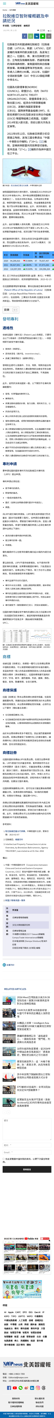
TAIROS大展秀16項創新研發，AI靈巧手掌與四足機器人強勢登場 (33, 1013)
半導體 (13, 1324)
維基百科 (19, 839)
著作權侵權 (9, 1344)
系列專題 (12, 10)
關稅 (29, 1344)
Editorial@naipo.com (18, 1377)
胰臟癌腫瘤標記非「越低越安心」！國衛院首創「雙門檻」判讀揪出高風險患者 (33, 1038)
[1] (41, 141)
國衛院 (42, 1324)
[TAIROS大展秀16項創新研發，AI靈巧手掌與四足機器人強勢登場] (9, 1013)
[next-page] (8, 1112)
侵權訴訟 (39, 1320)
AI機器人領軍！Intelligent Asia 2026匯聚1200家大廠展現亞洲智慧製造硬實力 (34, 1026)
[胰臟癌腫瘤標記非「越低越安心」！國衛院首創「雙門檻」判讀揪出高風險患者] (9, 1038)
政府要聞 (6, 1054)
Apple (11, 1312)
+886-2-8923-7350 (17, 1373)
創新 (6, 1324)
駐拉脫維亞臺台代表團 (15, 831)
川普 (43, 1328)
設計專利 (21, 1344)
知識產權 (8, 1340)
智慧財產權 (36, 1332)
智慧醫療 (8, 1336)
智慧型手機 (15, 1332)
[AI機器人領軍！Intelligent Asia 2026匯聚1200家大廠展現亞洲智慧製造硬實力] (9, 1025)
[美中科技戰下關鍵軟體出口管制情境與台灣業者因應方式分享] (9, 1077)
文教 (5, 1067)
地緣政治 (8, 1328)
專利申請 (35, 1328)
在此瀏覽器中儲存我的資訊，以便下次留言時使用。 (26, 1160)
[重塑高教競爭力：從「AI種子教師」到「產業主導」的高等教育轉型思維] (9, 1064)
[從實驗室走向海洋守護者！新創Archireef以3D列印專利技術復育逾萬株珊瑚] (9, 1102)
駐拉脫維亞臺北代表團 (19, 185)
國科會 (33, 1324)
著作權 (40, 1340)
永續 (22, 1336)
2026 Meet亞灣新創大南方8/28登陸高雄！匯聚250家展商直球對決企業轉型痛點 (33, 1000)
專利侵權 (24, 1328)
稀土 (16, 1340)
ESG (31, 1312)
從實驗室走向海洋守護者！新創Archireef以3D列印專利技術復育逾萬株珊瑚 (34, 1102)
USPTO (21, 1316)
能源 (33, 1340)
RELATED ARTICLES (15, 989)
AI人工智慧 (7, 1016)
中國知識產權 (10, 1320)
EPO (25, 1312)
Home (5, 10)
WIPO (30, 1316)
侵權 (31, 1320)
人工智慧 (23, 1320)
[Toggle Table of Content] (14, 310)
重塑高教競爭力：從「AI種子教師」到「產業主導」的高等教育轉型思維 (33, 1064)
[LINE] (42, 36)
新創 (6, 1332)
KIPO (6, 1316)
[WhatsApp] (30, 36)
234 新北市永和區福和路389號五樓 (24, 1380)
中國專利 (38, 1316)
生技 (39, 1336)
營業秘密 (30, 1336)
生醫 (45, 1336)
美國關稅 (24, 1340)
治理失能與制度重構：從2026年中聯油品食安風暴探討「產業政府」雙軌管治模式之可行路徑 (34, 1051)
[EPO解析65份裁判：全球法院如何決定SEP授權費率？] (9, 1089)
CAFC (18, 1312)
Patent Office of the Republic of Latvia (23, 289)
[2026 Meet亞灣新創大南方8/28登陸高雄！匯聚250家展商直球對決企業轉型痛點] (9, 1000)
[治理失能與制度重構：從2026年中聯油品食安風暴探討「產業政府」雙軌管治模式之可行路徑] (9, 1051)
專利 (16, 1328)
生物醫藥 (6, 1042)
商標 (26, 1324)
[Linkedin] (36, 36)
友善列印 (10, 964)
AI (5, 1312)
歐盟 (16, 1336)
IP (43, 1312)
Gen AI (37, 1312)
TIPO (13, 1316)
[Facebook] (24, 36)
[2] (29, 149)
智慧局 (26, 1332)
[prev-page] (4, 1112)
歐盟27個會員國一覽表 (15, 900)
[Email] (48, 36)
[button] (4, 3)
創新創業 (6, 1003)
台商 (20, 1324)
